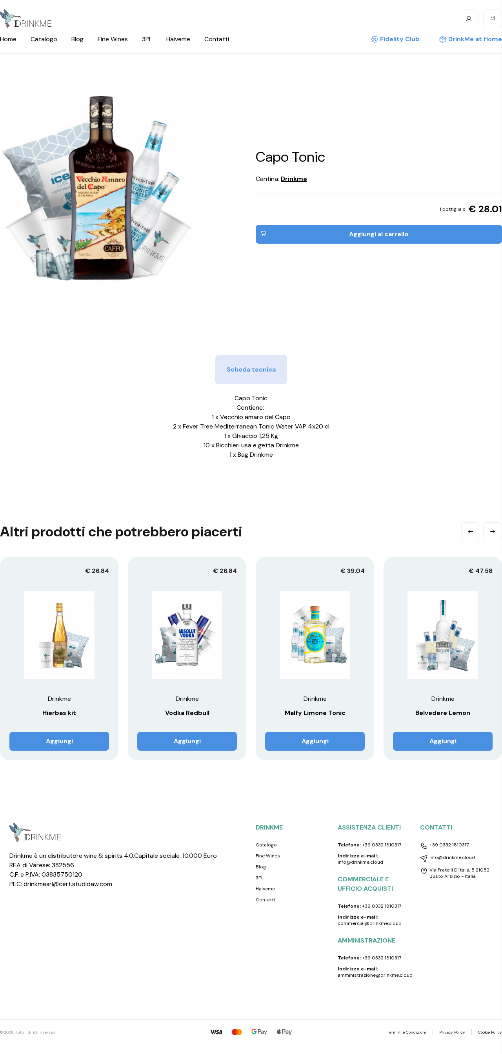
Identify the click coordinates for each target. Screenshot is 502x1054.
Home (8, 39)
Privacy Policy (452, 1032)
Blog (77, 39)
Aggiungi (59, 741)
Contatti (216, 39)
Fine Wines (113, 39)
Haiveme (178, 39)
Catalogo (44, 39)
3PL (147, 39)
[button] (470, 531)
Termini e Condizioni (407, 1032)
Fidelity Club (400, 39)
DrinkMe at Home (475, 39)
